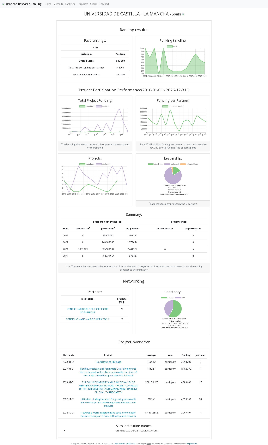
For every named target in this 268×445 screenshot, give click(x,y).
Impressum (192, 443)
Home (48, 3)
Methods (58, 3)
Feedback (104, 3)
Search (93, 3)
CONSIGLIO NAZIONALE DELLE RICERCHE (88, 319)
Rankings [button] (70, 3)
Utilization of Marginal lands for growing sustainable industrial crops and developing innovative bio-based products (108, 402)
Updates (83, 3)
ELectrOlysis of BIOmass (108, 361)
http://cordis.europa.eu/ (125, 443)
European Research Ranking (23, 4)
